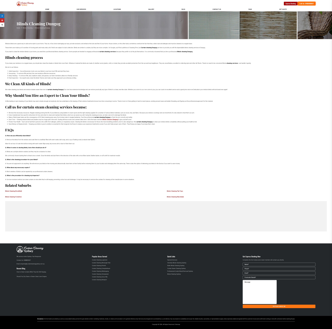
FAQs (250, 9)
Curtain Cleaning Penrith (99, 265)
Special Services (172, 260)
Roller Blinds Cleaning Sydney (175, 265)
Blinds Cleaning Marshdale (175, 197)
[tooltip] (2, 16)
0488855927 (27, 260)
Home (47, 9)
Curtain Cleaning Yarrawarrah (100, 274)
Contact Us (217, 9)
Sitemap (177, 324)
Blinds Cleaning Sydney (174, 274)
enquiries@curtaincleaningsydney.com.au (32, 264)
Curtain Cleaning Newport (99, 279)
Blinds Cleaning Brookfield (13, 191)
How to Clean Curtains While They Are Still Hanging (31, 272)
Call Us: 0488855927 (307, 3)
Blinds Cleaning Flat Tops (175, 191)
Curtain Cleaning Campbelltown (101, 268)
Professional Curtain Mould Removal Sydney (180, 271)
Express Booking (291, 3)
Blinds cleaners (110, 119)
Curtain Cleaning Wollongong (100, 271)
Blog (183, 9)
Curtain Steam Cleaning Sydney (176, 268)
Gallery (151, 9)
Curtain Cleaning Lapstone (99, 260)
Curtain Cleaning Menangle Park (101, 263)
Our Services (81, 9)
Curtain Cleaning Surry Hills (99, 277)
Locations (117, 9)
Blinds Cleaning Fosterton (13, 197)
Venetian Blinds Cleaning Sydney (176, 263)
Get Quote (283, 9)
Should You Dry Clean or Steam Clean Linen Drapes (32, 276)
